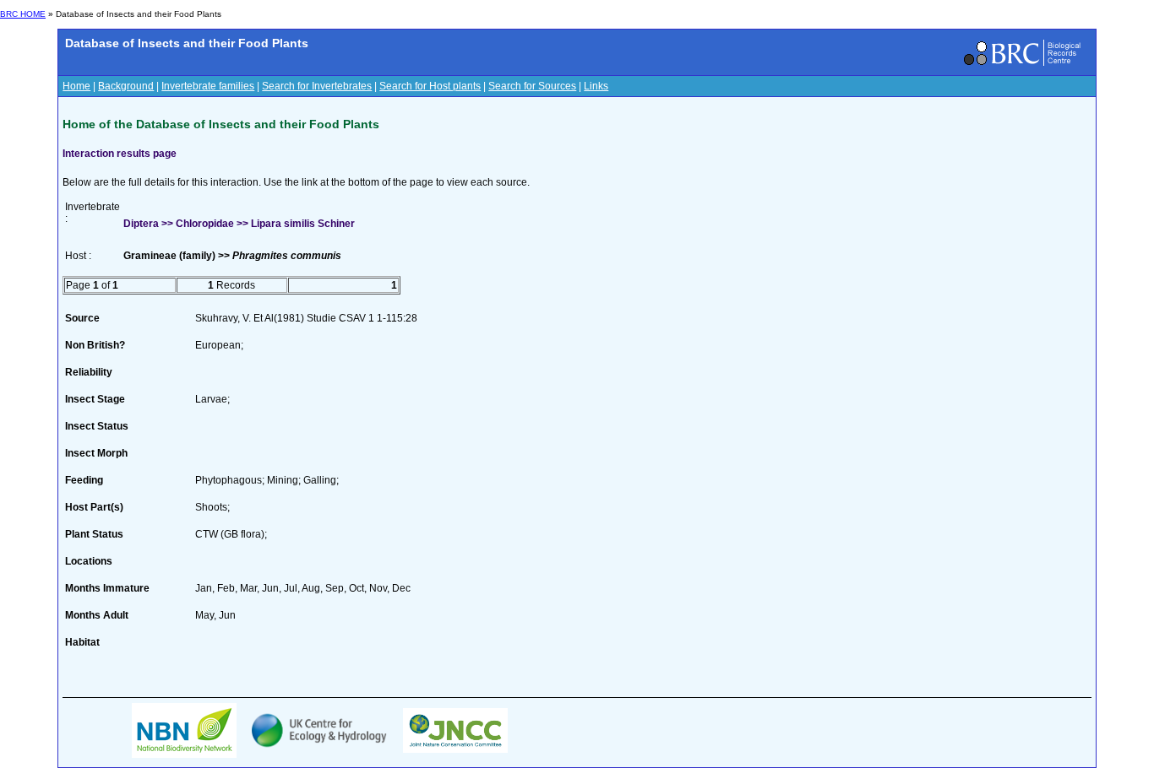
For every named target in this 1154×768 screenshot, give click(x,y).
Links (596, 86)
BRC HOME (23, 14)
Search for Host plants (430, 86)
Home (76, 86)
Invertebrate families (207, 86)
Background (126, 86)
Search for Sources (532, 86)
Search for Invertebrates (317, 86)
